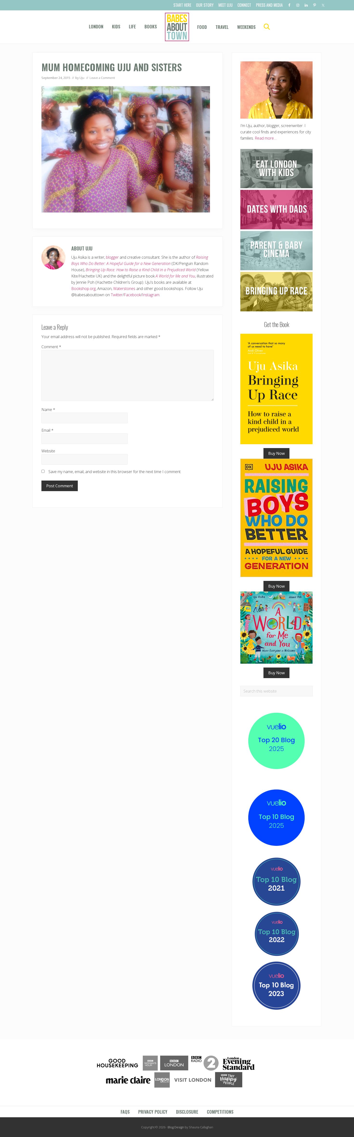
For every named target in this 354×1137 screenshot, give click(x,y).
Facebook (132, 294)
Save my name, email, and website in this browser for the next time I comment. (114, 471)
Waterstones (124, 288)
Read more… (265, 138)
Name (48, 409)
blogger (112, 257)
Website (48, 451)
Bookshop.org (83, 288)
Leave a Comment (102, 78)
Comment (51, 346)
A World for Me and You (175, 276)
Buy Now (276, 453)
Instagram (150, 294)
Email (47, 430)
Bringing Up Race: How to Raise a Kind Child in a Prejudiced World (141, 269)
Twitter (117, 294)
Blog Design (176, 1127)
